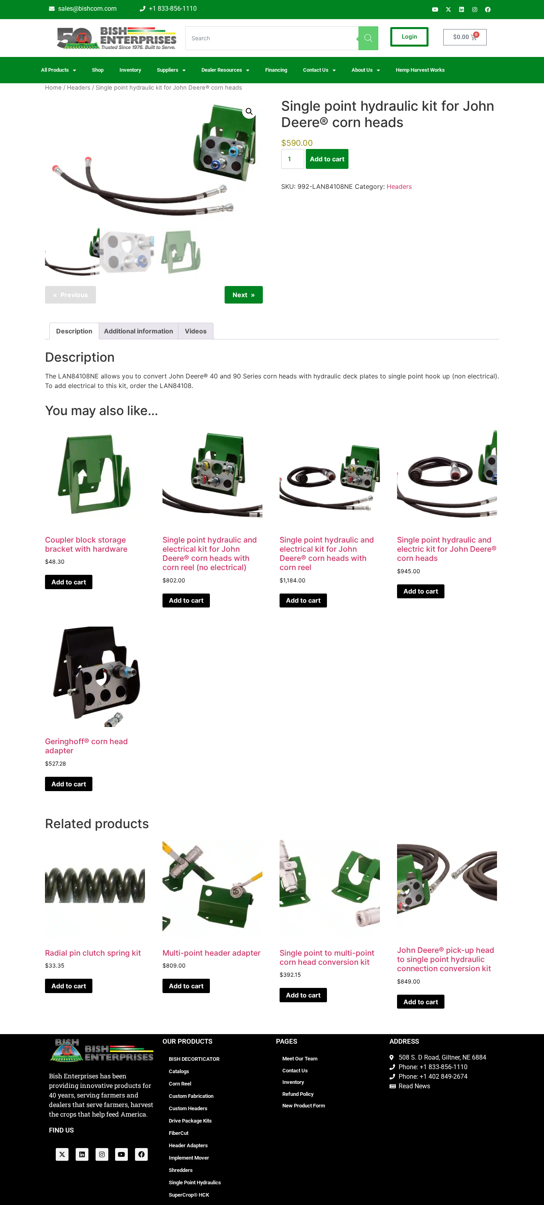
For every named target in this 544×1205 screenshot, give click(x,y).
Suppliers (167, 70)
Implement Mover (189, 1158)
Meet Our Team (299, 1059)
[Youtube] (435, 9)
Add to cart (327, 159)
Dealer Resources (222, 70)
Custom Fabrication (191, 1096)
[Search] (368, 38)
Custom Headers (188, 1108)
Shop (98, 70)
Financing (276, 70)
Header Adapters (188, 1145)
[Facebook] (487, 9)
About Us (362, 70)
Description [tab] (74, 331)
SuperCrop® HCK (189, 1195)
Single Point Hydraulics (195, 1182)
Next (240, 295)
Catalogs (179, 1071)
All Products (55, 70)
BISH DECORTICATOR (194, 1059)
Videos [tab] (196, 331)
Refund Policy (297, 1094)
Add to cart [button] (68, 582)
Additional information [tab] (138, 331)
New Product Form (303, 1106)
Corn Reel (180, 1084)
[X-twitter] (448, 9)
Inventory (130, 70)
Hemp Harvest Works (420, 70)
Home (53, 87)
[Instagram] (474, 9)
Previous (74, 295)
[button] (249, 111)
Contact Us (295, 1071)
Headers (78, 87)
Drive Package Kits (190, 1121)
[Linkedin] (461, 9)
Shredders (181, 1170)
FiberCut (178, 1133)
